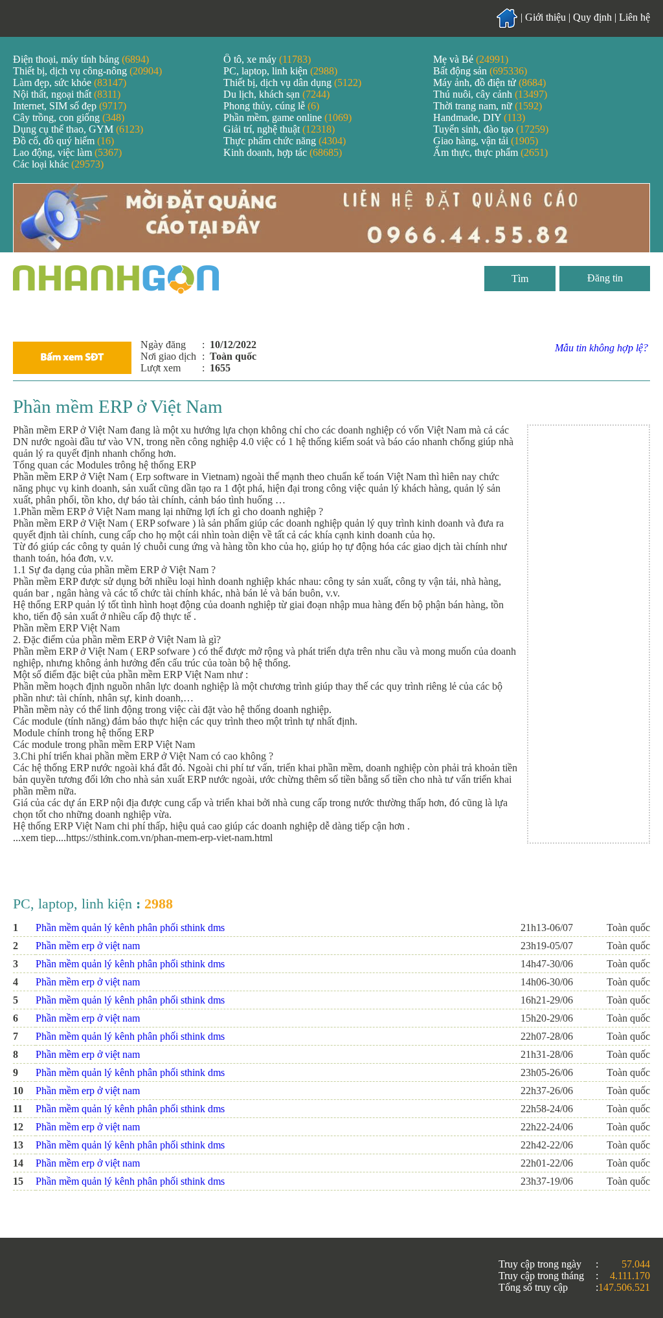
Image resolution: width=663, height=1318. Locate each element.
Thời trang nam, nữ (487, 105)
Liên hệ (634, 17)
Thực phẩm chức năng (284, 140)
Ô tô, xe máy (267, 59)
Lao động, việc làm (67, 152)
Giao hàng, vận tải (485, 140)
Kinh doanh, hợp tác (282, 152)
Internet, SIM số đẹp (69, 105)
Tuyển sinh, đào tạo (490, 129)
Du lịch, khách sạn (276, 94)
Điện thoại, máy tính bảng (81, 59)
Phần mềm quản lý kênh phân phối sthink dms (130, 927)
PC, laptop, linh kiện (280, 70)
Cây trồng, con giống (68, 117)
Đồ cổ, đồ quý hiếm (63, 140)
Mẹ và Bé (470, 59)
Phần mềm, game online (287, 117)
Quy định (592, 17)
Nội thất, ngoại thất (66, 94)
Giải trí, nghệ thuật (279, 129)
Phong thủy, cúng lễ (271, 105)
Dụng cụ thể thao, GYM (78, 129)
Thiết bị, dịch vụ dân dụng (292, 82)
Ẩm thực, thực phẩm (490, 152)
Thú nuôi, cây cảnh (490, 94)
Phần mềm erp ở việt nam (88, 945)
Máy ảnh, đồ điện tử (489, 82)
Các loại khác (58, 164)
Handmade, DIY (479, 117)
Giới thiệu (545, 17)
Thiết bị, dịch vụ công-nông (87, 70)
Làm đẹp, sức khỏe (69, 82)
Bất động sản (480, 70)
